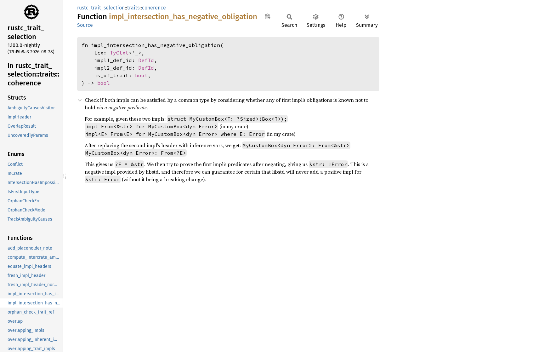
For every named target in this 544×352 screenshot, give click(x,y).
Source (85, 25)
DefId (146, 60)
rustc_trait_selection (101, 8)
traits (133, 8)
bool (141, 75)
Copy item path (267, 16)
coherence (154, 8)
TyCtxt (119, 52)
